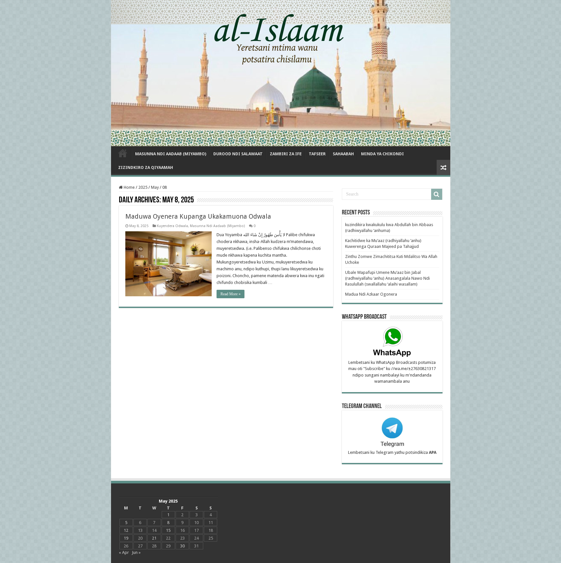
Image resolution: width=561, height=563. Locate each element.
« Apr (124, 552)
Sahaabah (343, 153)
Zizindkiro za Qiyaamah (145, 167)
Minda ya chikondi (382, 153)
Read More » (230, 294)
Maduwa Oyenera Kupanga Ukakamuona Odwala (198, 216)
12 (126, 530)
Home (122, 153)
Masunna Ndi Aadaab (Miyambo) (170, 153)
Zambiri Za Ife (286, 153)
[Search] (436, 194)
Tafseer (317, 153)
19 (126, 538)
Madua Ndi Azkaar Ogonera (371, 294)
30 (182, 546)
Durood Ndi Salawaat (238, 153)
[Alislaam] (280, 73)
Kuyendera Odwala (172, 226)
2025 (142, 187)
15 (168, 530)
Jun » (136, 552)
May (155, 187)
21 (154, 538)
